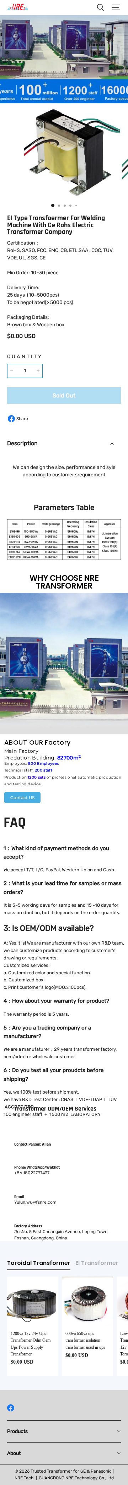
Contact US (22, 797)
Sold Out (64, 395)
